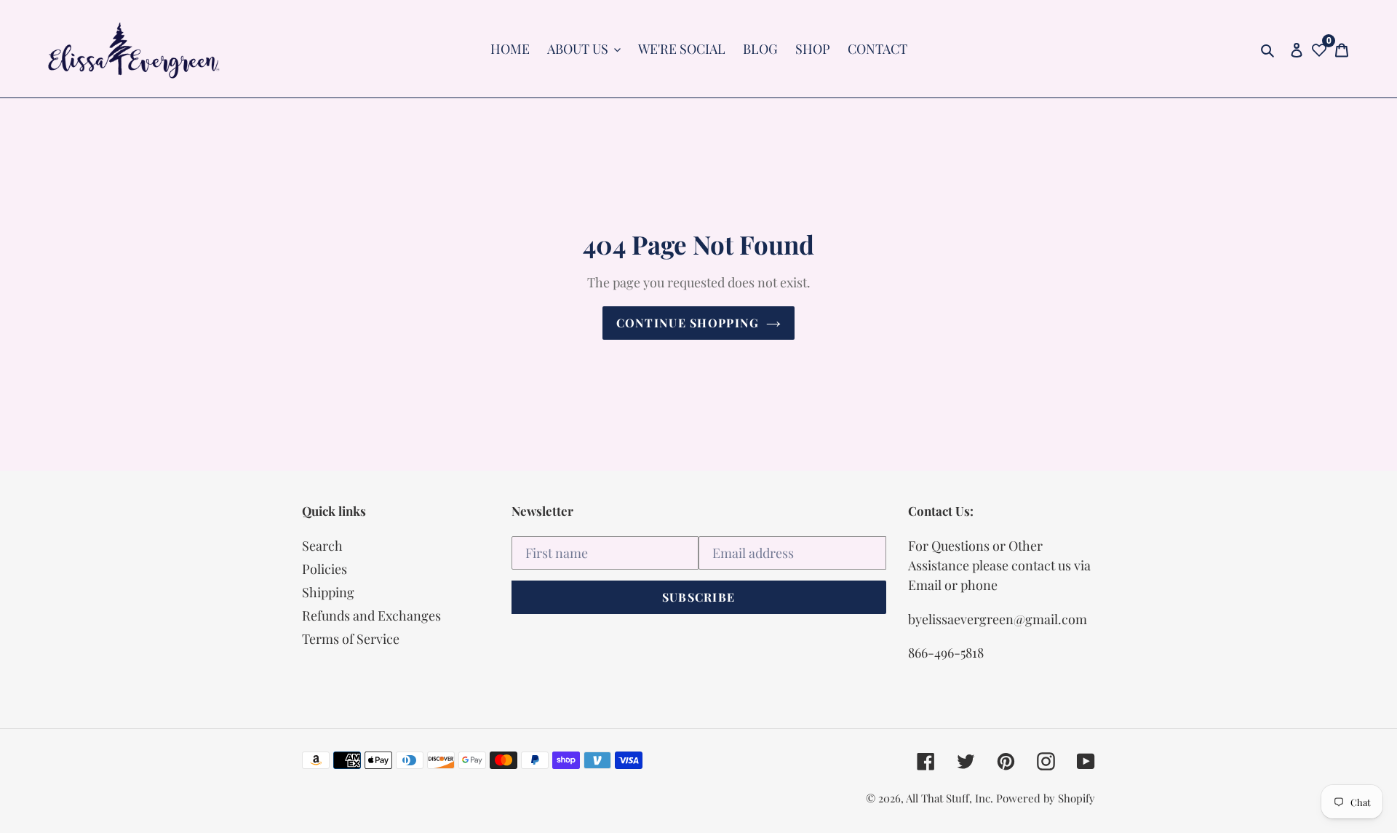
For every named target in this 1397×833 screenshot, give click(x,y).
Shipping (328, 592)
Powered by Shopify (1045, 798)
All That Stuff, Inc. (951, 798)
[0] (1319, 49)
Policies (324, 569)
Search (322, 545)
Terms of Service (350, 638)
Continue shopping (688, 322)
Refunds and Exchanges (371, 615)
